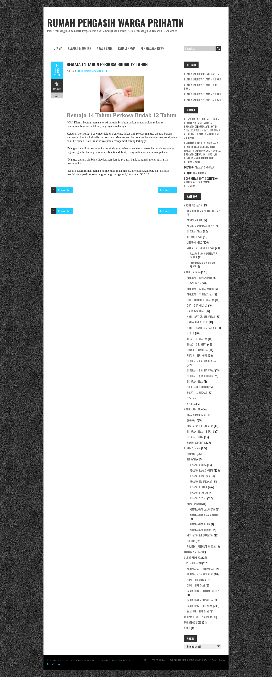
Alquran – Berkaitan (199, 277)
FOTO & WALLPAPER (194, 552)
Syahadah (192, 398)
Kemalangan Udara (200, 530)
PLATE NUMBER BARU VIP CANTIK (201, 74)
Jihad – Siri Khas (197, 344)
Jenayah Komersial (200, 476)
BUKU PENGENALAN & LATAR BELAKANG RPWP (189, 660)
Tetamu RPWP (194, 237)
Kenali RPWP (126, 48)
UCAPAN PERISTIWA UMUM (198, 617)
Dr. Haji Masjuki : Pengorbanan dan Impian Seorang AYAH (201, 158)
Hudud (190, 333)
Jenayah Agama (198, 465)
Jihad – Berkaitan (197, 339)
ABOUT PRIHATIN (193, 205)
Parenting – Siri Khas (199, 606)
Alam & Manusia (196, 415)
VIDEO (187, 628)
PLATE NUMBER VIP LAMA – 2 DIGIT (202, 100)
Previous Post (64, 190)
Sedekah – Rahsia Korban (201, 361)
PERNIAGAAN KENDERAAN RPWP (203, 264)
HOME (146, 660)
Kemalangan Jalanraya (202, 509)
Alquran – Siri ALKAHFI (200, 289)
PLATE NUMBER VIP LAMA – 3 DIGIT (202, 94)
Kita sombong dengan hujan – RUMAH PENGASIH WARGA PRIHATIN (201, 122)
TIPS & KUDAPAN (193, 563)
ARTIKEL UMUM (192, 409)
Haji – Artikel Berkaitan (201, 316)
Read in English (218, 660)
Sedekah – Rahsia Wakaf (201, 370)
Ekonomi (191, 420)
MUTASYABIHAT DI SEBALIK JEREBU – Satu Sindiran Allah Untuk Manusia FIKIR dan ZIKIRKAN (202, 132)
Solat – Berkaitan (197, 387)
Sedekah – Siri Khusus (200, 376)
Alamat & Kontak (79, 48)
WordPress (113, 660)
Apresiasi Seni (195, 220)
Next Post (164, 190)
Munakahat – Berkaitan (200, 569)
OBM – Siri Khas (196, 585)
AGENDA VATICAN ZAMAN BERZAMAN (197, 184)
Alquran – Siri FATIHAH (200, 294)
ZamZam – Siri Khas (198, 611)
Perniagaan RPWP (152, 48)
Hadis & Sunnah (196, 311)
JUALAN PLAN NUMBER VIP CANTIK (203, 255)
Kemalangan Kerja (200, 524)
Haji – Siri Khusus (197, 322)
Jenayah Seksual (199, 493)
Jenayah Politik (99, 70)
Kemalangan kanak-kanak (204, 515)
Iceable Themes (53, 664)
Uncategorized (193, 622)
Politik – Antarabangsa (201, 546)
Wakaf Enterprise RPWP (200, 248)
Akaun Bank (105, 48)
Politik (191, 541)
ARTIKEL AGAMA (192, 272)
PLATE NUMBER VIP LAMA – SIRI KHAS (200, 86)
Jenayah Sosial (198, 498)
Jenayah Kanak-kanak (201, 470)
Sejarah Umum (195, 437)
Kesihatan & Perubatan (200, 426)
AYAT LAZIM (195, 283)
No (57, 83)
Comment (57, 89)
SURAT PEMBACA (193, 557)
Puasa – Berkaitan (197, 350)
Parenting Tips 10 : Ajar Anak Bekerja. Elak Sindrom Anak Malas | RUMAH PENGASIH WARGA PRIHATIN (202, 148)
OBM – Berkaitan (196, 580)
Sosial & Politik (196, 442)
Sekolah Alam (194, 231)
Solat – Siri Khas (197, 392)
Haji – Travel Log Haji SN (201, 328)
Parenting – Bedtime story (203, 591)
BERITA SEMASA (84, 70)
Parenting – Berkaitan (200, 600)
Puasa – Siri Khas (197, 355)
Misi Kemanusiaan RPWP (200, 226)
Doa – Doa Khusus (197, 305)
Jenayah (191, 459)
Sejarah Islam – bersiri (201, 431)
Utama (58, 48)
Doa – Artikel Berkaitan (200, 300)
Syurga (191, 404)
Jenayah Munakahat (201, 481)
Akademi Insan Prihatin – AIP (203, 211)
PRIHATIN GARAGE (159, 660)
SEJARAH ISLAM (195, 381)
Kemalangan (194, 504)
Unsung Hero (194, 242)
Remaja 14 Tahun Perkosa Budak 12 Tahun (107, 64)
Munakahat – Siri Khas (200, 574)
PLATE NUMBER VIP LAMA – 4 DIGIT (202, 79)
